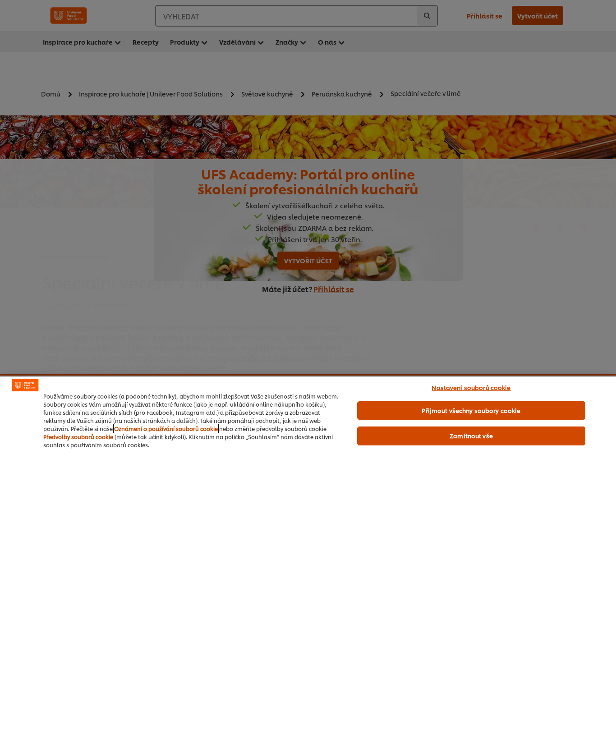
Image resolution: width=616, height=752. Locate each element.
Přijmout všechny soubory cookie (471, 410)
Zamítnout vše (471, 435)
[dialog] (308, 564)
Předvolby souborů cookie (78, 436)
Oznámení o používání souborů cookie (166, 428)
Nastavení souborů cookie (471, 387)
